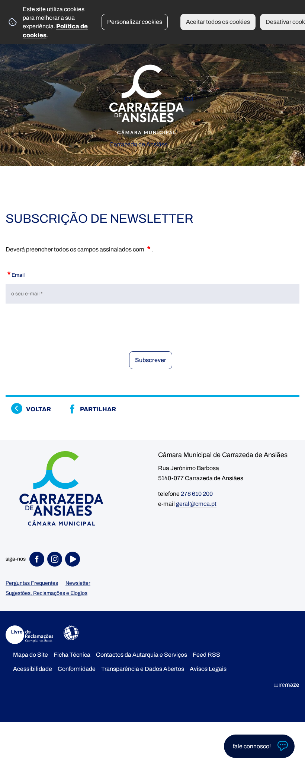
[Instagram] (56, 559)
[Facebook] (38, 559)
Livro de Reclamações (29, 634)
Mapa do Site (30, 654)
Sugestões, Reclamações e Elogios (46, 593)
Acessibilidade (71, 632)
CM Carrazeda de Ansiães (151, 117)
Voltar (38, 409)
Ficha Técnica (72, 654)
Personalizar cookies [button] (134, 22)
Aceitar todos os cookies (218, 22)
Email (15, 273)
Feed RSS (206, 654)
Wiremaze (286, 685)
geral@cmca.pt (196, 504)
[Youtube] (74, 559)
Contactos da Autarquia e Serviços (141, 654)
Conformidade (77, 669)
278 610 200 (197, 494)
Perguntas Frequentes (32, 583)
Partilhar (98, 409)
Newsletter (77, 583)
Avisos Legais (208, 669)
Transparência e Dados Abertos (142, 669)
